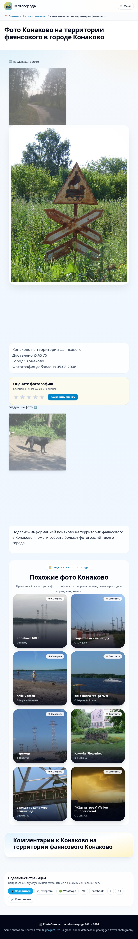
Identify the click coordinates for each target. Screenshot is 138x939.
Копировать (20, 899)
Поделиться (20, 891)
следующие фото (21, 407)
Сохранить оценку (63, 397)
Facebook (98, 891)
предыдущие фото (25, 62)
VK (84, 891)
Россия (26, 16)
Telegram (45, 891)
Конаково (40, 16)
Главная (14, 16)
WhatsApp (67, 891)
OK (119, 891)
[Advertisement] (69, 314)
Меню (125, 6)
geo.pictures (52, 930)
